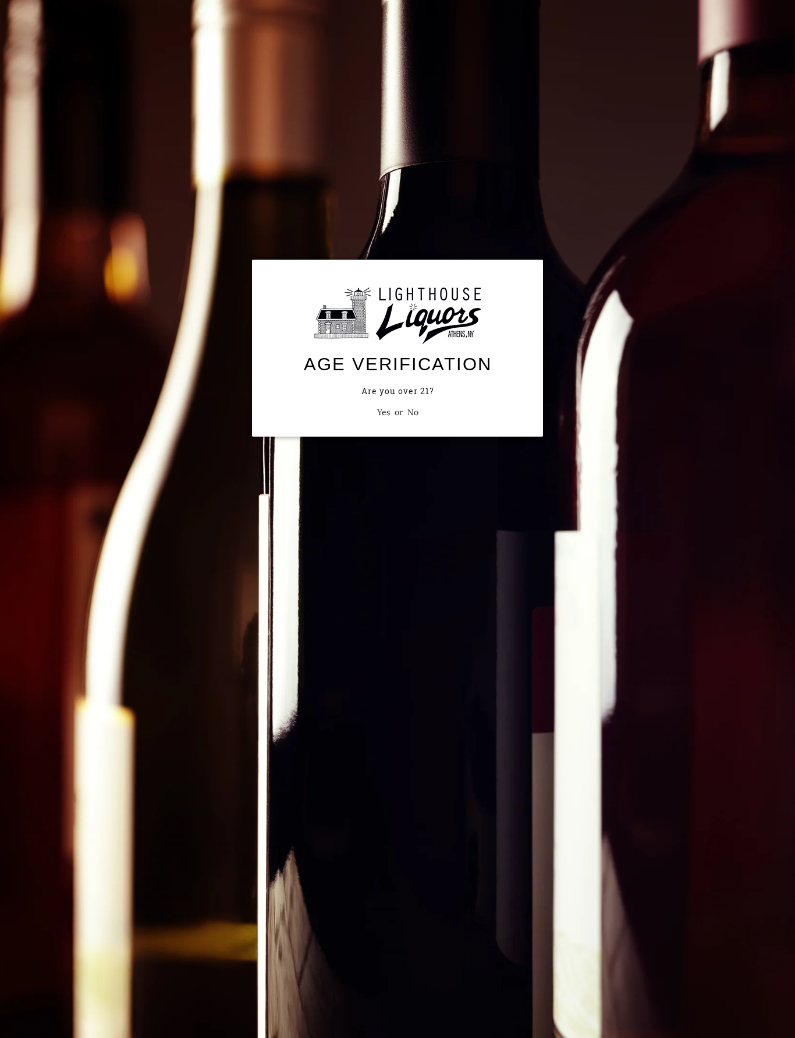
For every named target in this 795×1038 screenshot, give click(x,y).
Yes (383, 412)
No (412, 412)
